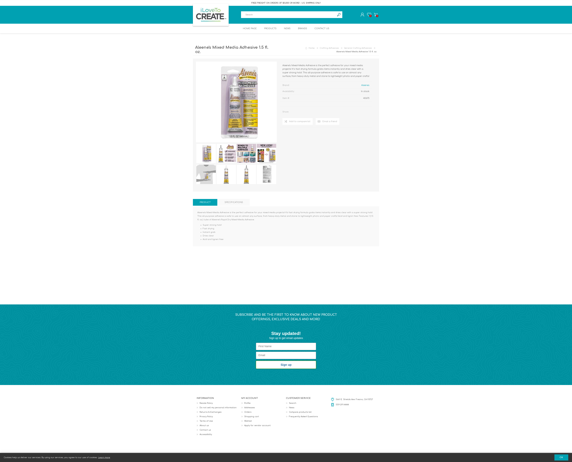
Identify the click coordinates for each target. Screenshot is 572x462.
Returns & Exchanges (211, 412)
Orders (247, 412)
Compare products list (300, 412)
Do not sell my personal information (218, 408)
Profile (247, 403)
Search (292, 403)
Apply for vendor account (257, 425)
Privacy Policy (206, 417)
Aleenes (365, 85)
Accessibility (206, 434)
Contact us (205, 430)
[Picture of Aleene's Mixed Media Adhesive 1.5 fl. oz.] (206, 153)
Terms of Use (206, 421)
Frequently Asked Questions (303, 417)
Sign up (286, 364)
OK (561, 457)
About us (204, 425)
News (291, 408)
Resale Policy (206, 403)
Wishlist (248, 421)
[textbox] (288, 14)
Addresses (249, 408)
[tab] (205, 202)
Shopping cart (375, 14)
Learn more (104, 457)
